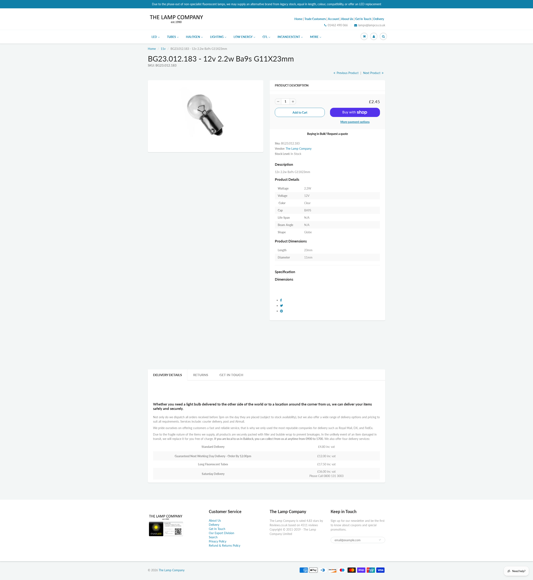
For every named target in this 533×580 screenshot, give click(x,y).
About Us (215, 520)
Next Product (372, 73)
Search (213, 537)
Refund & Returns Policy (224, 545)
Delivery (214, 524)
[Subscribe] (380, 539)
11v (163, 48)
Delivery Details (167, 375)
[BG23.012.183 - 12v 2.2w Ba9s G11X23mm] (205, 115)
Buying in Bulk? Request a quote (327, 134)
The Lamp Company (298, 148)
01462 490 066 (338, 25)
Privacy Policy (217, 541)
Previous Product (347, 73)
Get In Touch (231, 375)
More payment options (355, 122)
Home (152, 48)
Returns (200, 375)
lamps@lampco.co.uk (371, 25)
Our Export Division (221, 533)
